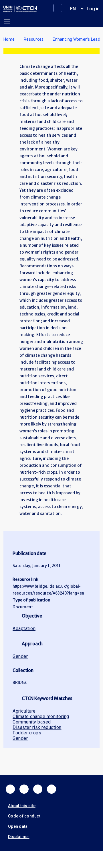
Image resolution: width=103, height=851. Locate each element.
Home (9, 39)
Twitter (24, 789)
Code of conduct (24, 816)
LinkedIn (38, 789)
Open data (17, 826)
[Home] (20, 9)
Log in (93, 8)
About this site (21, 805)
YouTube (51, 789)
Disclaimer (18, 836)
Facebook (10, 789)
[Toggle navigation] (7, 21)
